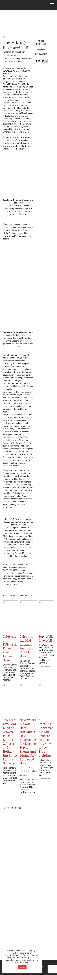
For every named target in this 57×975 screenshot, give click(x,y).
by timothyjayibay (9, 55)
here (26, 962)
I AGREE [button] (22, 967)
